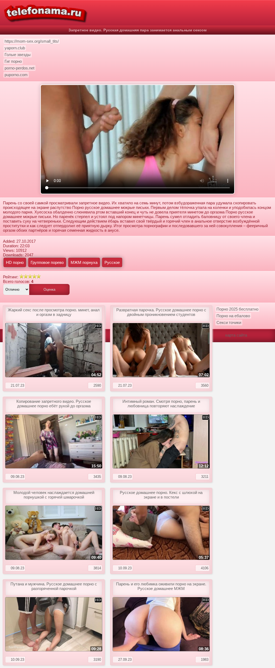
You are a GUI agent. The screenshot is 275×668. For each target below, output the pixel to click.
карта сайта (236, 335)
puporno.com (16, 74)
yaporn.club (15, 48)
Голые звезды (18, 54)
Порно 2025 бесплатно (237, 309)
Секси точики (228, 322)
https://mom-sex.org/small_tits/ (32, 41)
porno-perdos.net (19, 68)
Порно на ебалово (233, 315)
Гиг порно (13, 61)
